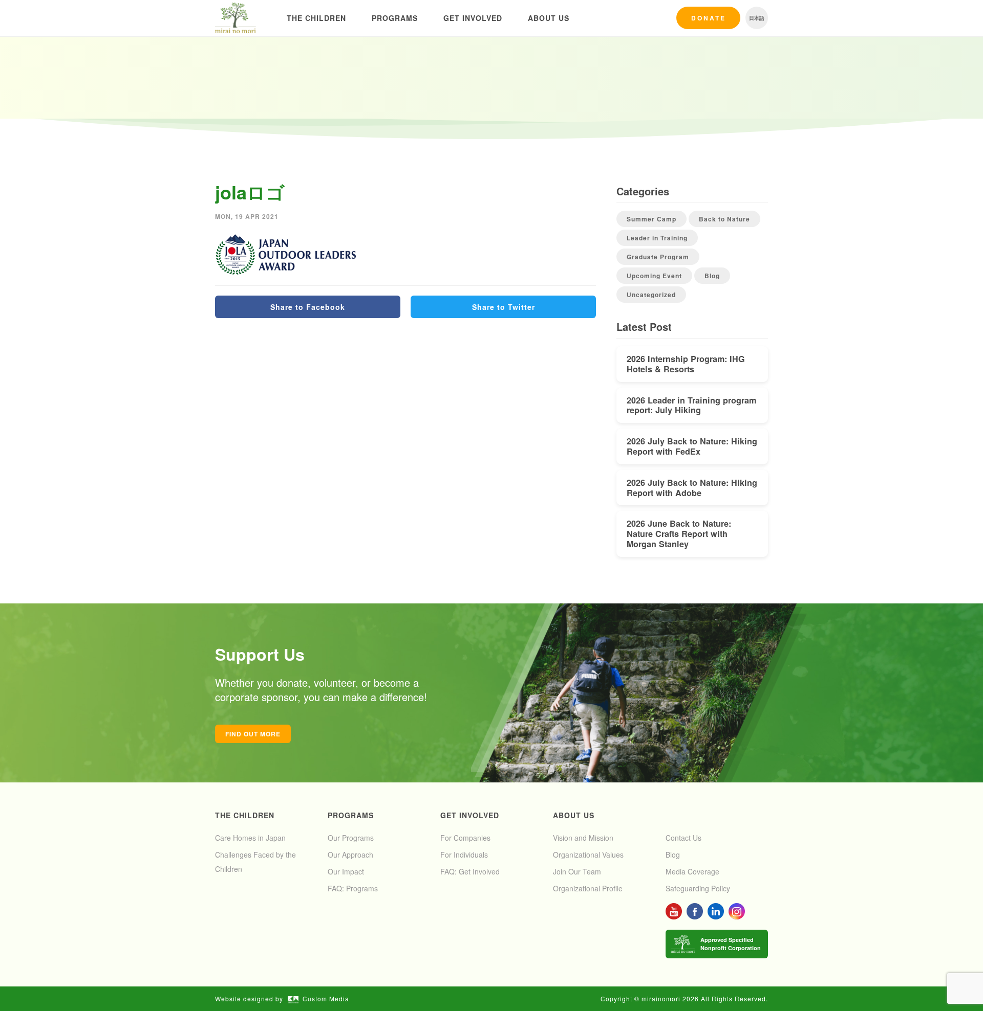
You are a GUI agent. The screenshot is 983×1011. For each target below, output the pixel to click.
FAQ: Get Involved (470, 871)
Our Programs (351, 838)
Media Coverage (692, 871)
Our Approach (350, 854)
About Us (548, 18)
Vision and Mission (583, 838)
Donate (708, 18)
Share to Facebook (307, 307)
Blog (712, 275)
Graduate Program (658, 256)
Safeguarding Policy (698, 888)
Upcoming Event (654, 275)
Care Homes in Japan (250, 838)
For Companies (465, 838)
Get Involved (472, 18)
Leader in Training (657, 237)
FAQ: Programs (353, 888)
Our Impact (346, 871)
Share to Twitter (503, 307)
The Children (316, 18)
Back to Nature (724, 218)
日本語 (756, 17)
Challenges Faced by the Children (255, 861)
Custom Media (326, 998)
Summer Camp (651, 218)
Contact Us (683, 838)
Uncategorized (651, 294)
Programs (395, 18)
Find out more (253, 733)
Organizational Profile (588, 888)
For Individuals (464, 854)
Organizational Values (588, 854)
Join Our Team (577, 871)
